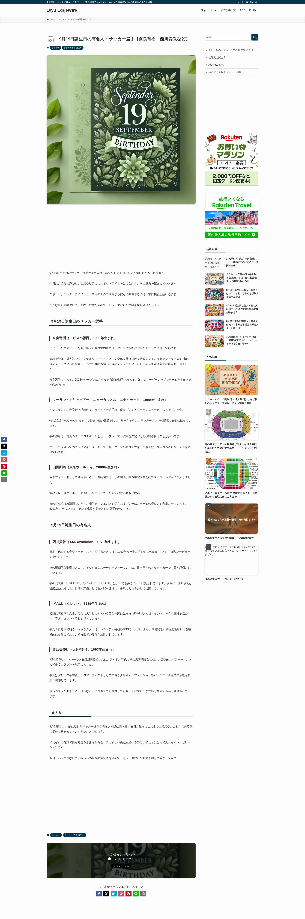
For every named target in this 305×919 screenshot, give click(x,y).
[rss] (251, 2)
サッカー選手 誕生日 (73, 48)
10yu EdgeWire (62, 10)
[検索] (256, 2)
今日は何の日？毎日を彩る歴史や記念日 (230, 50)
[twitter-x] (237, 2)
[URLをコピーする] (143, 893)
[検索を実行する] (254, 37)
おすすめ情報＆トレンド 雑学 (224, 72)
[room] (242, 2)
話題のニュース (217, 64)
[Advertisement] (121, 234)
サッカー (55, 48)
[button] (99, 893)
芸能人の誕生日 (217, 57)
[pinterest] (247, 2)
